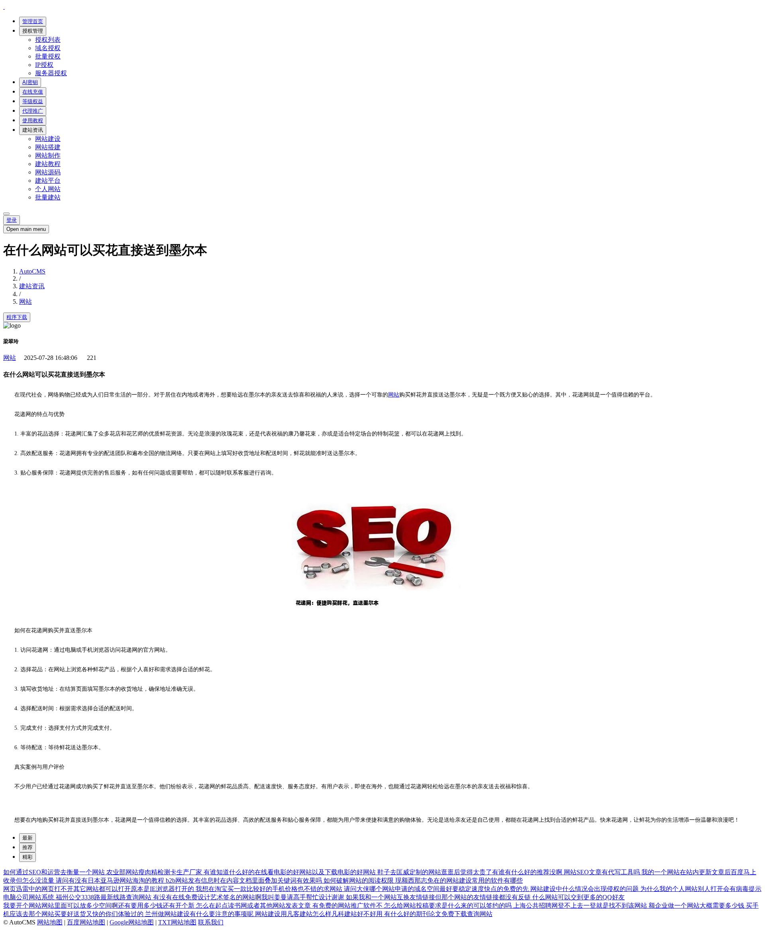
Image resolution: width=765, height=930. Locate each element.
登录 (11, 220)
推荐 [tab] (27, 847)
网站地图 (50, 922)
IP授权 (44, 64)
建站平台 (48, 180)
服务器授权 (51, 73)
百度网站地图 (86, 922)
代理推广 (32, 111)
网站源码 (48, 172)
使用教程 (32, 120)
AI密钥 (30, 82)
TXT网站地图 (177, 922)
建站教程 (48, 163)
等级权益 (32, 101)
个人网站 (48, 189)
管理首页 (32, 21)
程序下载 (16, 317)
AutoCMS (32, 271)
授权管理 (32, 31)
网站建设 (48, 138)
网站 (25, 301)
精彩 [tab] (27, 857)
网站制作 (48, 155)
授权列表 (48, 39)
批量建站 (48, 197)
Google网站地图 (132, 922)
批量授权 (48, 56)
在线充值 (32, 92)
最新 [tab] (27, 838)
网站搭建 (48, 147)
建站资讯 (32, 130)
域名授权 (48, 48)
